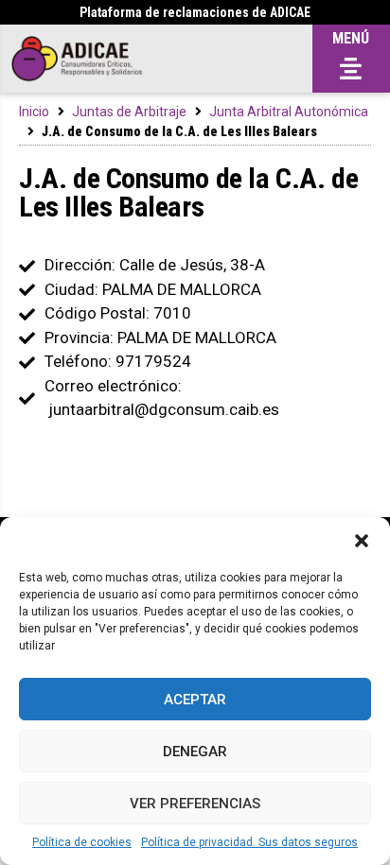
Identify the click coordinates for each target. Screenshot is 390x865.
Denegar (195, 751)
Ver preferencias (195, 803)
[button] (361, 540)
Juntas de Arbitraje (129, 111)
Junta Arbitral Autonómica (288, 111)
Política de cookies (82, 842)
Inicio (34, 111)
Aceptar (195, 699)
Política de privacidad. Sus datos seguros (249, 842)
